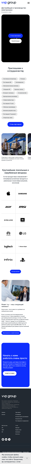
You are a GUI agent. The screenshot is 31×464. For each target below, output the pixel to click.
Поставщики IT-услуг (8, 380)
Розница (23, 356)
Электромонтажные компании (10, 363)
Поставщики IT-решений (9, 391)
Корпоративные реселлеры (10, 373)
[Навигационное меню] (29, 3)
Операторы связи (7, 394)
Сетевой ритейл (22, 370)
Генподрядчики (19, 359)
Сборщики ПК (6, 366)
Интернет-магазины (8, 370)
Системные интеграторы (9, 356)
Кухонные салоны (19, 366)
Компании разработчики (9, 387)
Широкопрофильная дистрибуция (12, 430)
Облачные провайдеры (9, 384)
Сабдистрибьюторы (8, 377)
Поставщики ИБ (7, 359)
